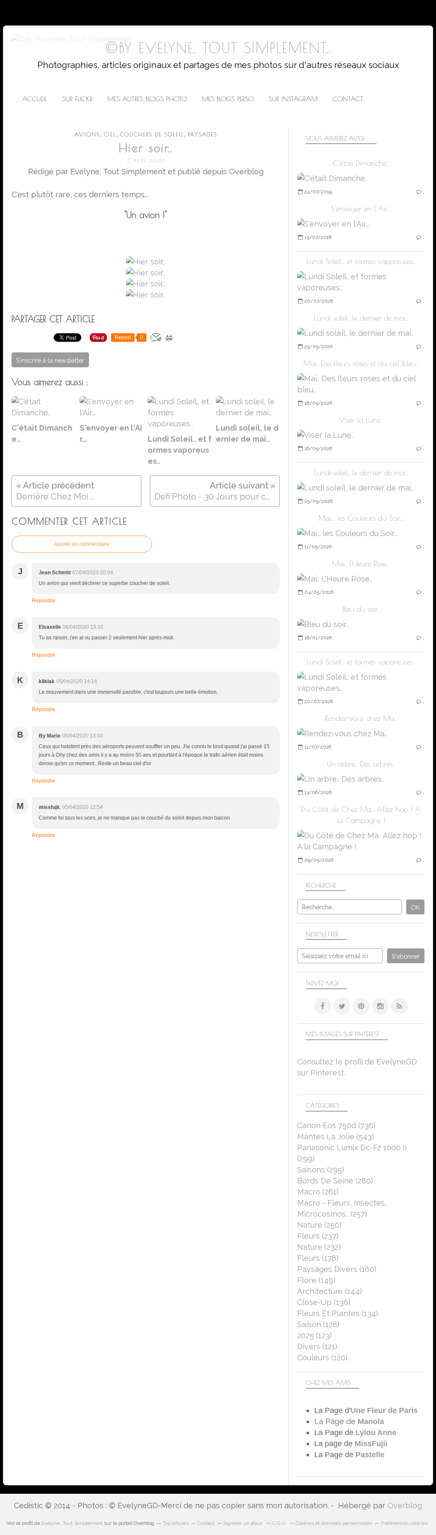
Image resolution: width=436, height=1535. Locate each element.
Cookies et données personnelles (333, 1523)
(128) (318, 1324)
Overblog (404, 1505)
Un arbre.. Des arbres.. (361, 763)
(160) (336, 1269)
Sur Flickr (77, 98)
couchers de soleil (152, 134)
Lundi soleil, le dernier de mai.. (361, 317)
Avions (87, 134)
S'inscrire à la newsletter (50, 360)
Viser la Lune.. (361, 419)
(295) (320, 1169)
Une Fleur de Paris (384, 1410)
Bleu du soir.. (361, 608)
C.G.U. (279, 1523)
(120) (322, 1357)
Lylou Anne (376, 1432)
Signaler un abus (243, 1523)
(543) (335, 1136)
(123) (314, 1335)
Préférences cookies (404, 1523)
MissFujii (371, 1443)
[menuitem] (35, 98)
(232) (319, 1247)
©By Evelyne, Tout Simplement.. (218, 48)
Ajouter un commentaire (81, 544)
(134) (337, 1313)
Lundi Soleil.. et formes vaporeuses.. (361, 261)
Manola (371, 1421)
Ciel (110, 134)
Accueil (34, 98)
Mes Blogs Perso (228, 98)
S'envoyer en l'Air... (361, 208)
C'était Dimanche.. (361, 163)
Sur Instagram (293, 98)
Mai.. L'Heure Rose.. (361, 563)
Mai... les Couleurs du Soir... (361, 518)
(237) (317, 1235)
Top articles (176, 1523)
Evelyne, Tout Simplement (72, 1523)
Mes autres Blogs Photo (147, 98)
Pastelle (370, 1454)
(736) (336, 1125)
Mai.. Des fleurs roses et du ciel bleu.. (361, 363)
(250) (319, 1224)
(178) (317, 1258)
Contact (348, 98)
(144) (329, 1291)
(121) (317, 1346)
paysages (202, 134)
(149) (316, 1280)
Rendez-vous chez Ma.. (361, 718)
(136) (323, 1302)
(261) (317, 1191)
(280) (335, 1180)
